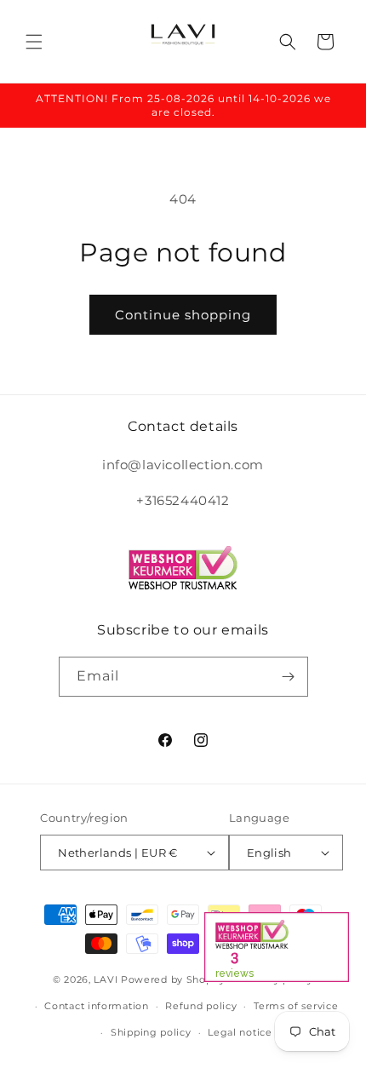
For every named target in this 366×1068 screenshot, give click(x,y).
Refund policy (201, 1006)
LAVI (105, 979)
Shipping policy (151, 1032)
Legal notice (240, 1032)
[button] (34, 41)
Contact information (96, 1006)
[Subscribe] (288, 677)
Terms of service (296, 1006)
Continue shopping (183, 315)
